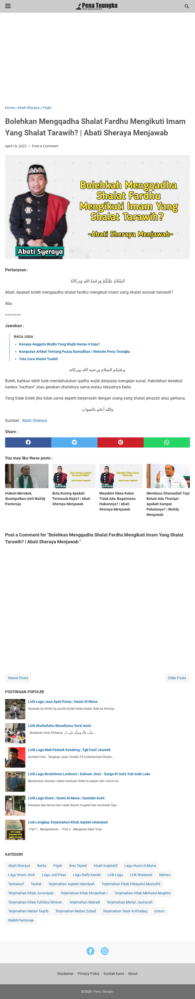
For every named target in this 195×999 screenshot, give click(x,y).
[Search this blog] (187, 6)
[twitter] (74, 442)
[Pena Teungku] (97, 6)
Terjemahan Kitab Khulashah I (84, 893)
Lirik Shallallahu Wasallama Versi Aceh (59, 726)
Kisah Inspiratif (106, 866)
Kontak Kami (114, 974)
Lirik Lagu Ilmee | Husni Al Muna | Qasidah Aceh (66, 798)
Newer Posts (18, 678)
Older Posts (177, 678)
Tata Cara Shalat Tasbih (38, 359)
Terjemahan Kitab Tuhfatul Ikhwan (35, 902)
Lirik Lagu (115, 875)
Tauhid (36, 884)
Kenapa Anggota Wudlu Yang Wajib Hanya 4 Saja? (59, 344)
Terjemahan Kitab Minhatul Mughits (143, 893)
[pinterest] (121, 442)
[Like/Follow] (90, 952)
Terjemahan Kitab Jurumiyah (31, 893)
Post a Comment (45, 146)
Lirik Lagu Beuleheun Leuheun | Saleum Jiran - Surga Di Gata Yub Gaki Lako (89, 774)
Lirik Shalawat (141, 875)
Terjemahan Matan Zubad (75, 911)
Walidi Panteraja (21, 920)
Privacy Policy (89, 974)
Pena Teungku (103, 991)
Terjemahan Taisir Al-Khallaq (125, 911)
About (133, 974)
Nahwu (165, 875)
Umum (159, 911)
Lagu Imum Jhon (21, 875)
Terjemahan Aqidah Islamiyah (71, 884)
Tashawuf (16, 884)
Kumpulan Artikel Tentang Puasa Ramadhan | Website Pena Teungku (74, 352)
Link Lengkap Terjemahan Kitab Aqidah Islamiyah (68, 822)
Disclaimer (65, 974)
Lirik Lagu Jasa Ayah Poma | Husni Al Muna (63, 702)
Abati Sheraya (34, 420)
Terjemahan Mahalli (84, 902)
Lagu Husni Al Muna (140, 866)
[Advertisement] (97, 62)
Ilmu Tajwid (78, 866)
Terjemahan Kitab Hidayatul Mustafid (131, 884)
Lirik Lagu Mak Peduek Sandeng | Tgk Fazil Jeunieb (69, 750)
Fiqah (57, 866)
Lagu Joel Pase (54, 875)
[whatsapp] (167, 442)
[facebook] (28, 442)
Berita (41, 866)
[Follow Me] (105, 952)
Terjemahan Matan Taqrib (28, 911)
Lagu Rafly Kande (87, 875)
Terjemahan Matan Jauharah (130, 902)
